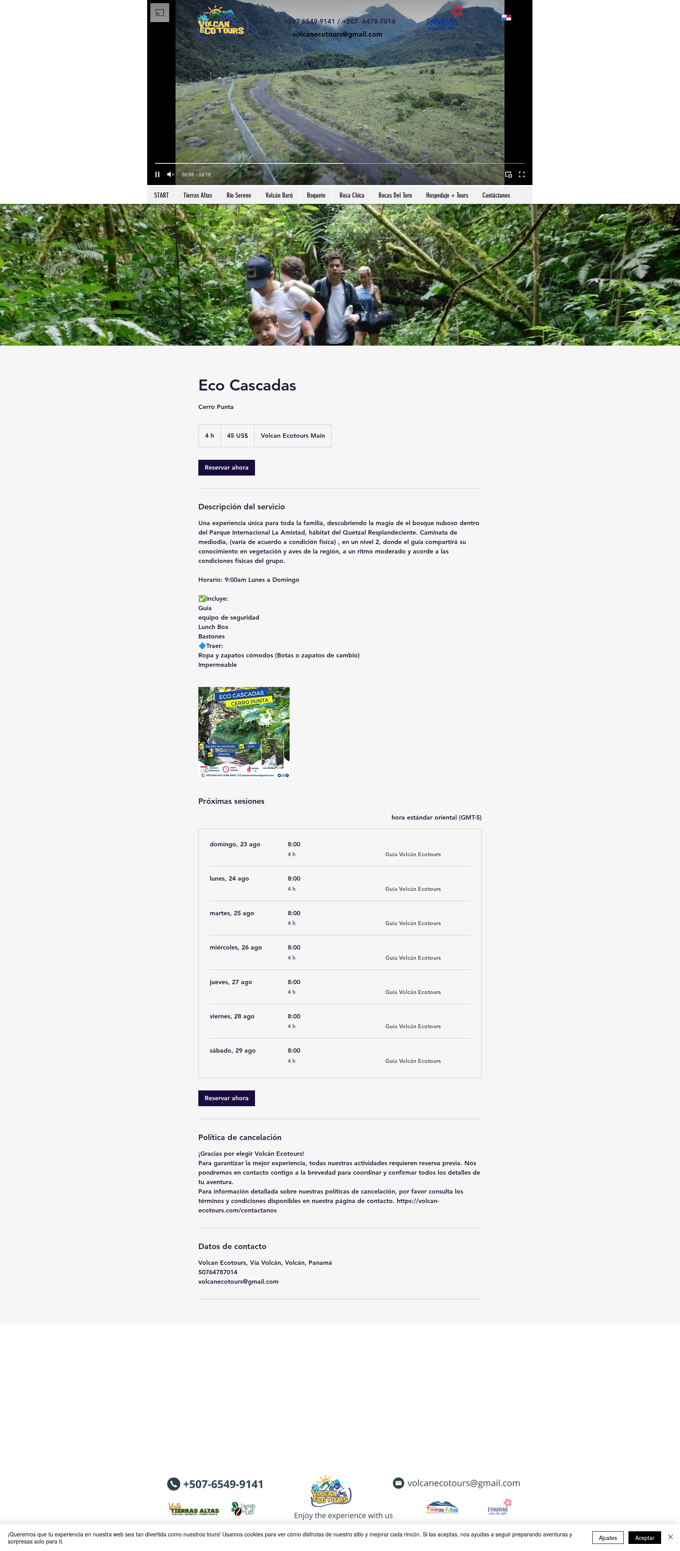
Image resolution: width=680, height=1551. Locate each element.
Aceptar (644, 1538)
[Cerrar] (670, 1538)
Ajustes (608, 1538)
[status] (437, 817)
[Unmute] (171, 174)
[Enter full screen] (522, 174)
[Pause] (157, 174)
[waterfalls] (244, 732)
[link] (226, 468)
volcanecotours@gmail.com (337, 34)
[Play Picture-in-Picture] (508, 174)
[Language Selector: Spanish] (510, 17)
